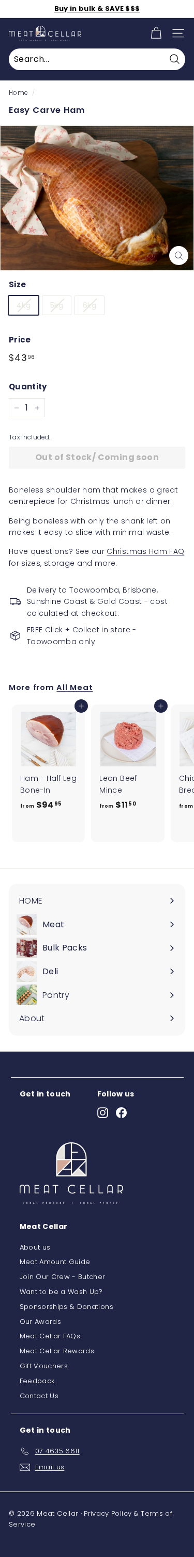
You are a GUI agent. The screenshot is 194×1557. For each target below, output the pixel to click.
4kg (24, 305)
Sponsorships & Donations (66, 1307)
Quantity (28, 386)
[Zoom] (178, 255)
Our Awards (41, 1321)
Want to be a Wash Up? (61, 1292)
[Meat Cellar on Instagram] (102, 1112)
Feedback (37, 1381)
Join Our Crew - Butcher (63, 1277)
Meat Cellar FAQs (50, 1336)
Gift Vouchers (44, 1366)
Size (17, 284)
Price (20, 339)
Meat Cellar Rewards (57, 1351)
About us (35, 1247)
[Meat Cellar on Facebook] (121, 1112)
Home (18, 93)
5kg (56, 305)
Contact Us (39, 1396)
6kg (89, 305)
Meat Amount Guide (55, 1262)
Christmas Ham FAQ (145, 551)
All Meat (74, 687)
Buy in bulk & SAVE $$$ (97, 8)
